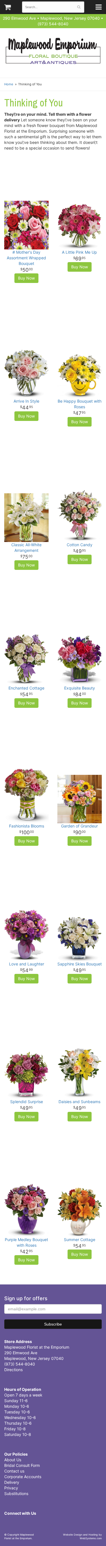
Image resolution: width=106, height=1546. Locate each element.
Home (8, 84)
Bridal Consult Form (22, 1465)
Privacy (11, 1487)
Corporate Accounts (22, 1476)
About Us (12, 1459)
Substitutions (16, 1493)
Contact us (14, 1471)
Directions (13, 1369)
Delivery (11, 1482)
